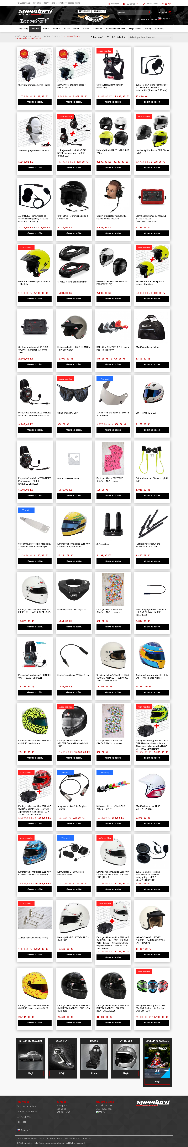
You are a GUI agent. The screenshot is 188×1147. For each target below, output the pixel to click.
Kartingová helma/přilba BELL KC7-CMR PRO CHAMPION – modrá (34, 873)
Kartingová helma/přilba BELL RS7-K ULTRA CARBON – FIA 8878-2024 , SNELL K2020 (113, 1008)
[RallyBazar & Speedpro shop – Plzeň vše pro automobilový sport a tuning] (45, 11)
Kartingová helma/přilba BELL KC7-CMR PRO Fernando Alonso (152, 676)
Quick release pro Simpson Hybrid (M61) (152, 479)
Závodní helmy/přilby (52, 36)
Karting (148, 28)
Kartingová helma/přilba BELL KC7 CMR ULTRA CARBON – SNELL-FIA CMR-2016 (73, 1008)
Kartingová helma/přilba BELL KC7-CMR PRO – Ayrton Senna (73, 545)
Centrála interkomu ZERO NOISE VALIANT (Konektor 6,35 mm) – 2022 (33, 350)
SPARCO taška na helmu (147, 347)
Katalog (131, 19)
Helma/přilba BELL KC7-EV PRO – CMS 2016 (73, 939)
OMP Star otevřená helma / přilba (34, 85)
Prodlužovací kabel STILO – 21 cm (73, 675)
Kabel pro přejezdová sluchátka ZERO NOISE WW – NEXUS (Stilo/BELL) (151, 612)
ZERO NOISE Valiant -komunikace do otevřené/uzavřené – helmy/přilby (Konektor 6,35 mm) (152, 88)
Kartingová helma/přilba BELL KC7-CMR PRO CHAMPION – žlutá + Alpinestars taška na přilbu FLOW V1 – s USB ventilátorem (152, 744)
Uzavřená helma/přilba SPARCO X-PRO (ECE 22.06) (112, 283)
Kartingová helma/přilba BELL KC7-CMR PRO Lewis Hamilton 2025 (34, 1007)
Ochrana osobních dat (27, 1111)
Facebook (21, 1122)
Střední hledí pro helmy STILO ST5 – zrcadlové (112, 414)
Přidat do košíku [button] (35, 168)
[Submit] (148, 12)
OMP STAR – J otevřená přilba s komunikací (72, 217)
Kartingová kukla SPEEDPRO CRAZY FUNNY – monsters (109, 742)
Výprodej (159, 28)
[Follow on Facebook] (163, 4)
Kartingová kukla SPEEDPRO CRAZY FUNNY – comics (109, 611)
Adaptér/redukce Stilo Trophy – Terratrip (72, 807)
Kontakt (154, 19)
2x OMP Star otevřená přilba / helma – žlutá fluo (150, 283)
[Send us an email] (166, 4)
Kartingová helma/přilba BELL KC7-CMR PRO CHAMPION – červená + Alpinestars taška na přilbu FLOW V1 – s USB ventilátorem (34, 810)
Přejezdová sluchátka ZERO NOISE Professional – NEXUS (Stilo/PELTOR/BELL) (34, 481)
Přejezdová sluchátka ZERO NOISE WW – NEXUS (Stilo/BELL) (34, 676)
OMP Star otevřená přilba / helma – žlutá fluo (34, 283)
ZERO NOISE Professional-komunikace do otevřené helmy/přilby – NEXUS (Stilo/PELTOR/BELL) (148, 876)
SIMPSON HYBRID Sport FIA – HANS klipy (110, 86)
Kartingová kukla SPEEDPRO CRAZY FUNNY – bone (109, 479)
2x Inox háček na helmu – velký (33, 938)
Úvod (121, 19)
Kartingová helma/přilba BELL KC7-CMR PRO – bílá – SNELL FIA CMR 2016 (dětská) (113, 875)
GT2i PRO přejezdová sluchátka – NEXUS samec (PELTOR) (112, 217)
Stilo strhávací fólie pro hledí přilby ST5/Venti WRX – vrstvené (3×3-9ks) (34, 547)
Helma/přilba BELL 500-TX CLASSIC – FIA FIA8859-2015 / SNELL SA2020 (150, 940)
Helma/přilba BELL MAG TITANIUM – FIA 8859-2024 (73, 348)
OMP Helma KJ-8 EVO (146, 413)
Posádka (35, 28)
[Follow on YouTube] (169, 4)
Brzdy (67, 28)
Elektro (86, 28)
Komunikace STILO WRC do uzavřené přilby (70, 873)
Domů (17, 36)
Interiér (46, 28)
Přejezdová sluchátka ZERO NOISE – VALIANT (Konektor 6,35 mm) (34, 414)
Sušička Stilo (102, 544)
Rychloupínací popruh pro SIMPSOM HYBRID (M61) (148, 545)
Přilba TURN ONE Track (68, 478)
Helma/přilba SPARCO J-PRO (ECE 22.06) (112, 151)
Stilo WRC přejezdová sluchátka (33, 150)
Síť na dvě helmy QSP (67, 413)
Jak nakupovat (24, 1117)
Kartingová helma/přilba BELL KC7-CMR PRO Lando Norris (34, 742)
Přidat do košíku (35, 102)
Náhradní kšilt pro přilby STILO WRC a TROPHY (110, 807)
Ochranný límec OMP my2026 (71, 609)
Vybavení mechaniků (115, 28)
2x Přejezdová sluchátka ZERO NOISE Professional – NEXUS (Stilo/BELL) (72, 153)
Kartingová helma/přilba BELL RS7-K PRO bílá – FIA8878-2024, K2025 (34, 611)
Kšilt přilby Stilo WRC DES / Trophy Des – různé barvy (112, 348)
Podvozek (97, 28)
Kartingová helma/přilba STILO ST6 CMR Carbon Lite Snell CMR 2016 (72, 743)
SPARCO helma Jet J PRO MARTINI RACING (148, 807)
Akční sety (23, 28)
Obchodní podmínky (26, 1106)
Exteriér (56, 28)
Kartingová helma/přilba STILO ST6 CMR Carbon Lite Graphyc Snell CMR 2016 (150, 1008)
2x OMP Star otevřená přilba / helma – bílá (71, 86)
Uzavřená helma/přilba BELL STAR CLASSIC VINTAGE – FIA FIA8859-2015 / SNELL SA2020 (112, 678)
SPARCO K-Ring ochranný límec (72, 282)
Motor (76, 28)
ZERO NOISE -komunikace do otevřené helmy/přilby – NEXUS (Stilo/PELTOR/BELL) (33, 219)
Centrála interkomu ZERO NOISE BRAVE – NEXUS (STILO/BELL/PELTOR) (151, 219)
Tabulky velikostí (143, 19)
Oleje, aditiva (135, 28)
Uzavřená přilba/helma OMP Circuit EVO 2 (152, 151)
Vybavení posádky (31, 36)
